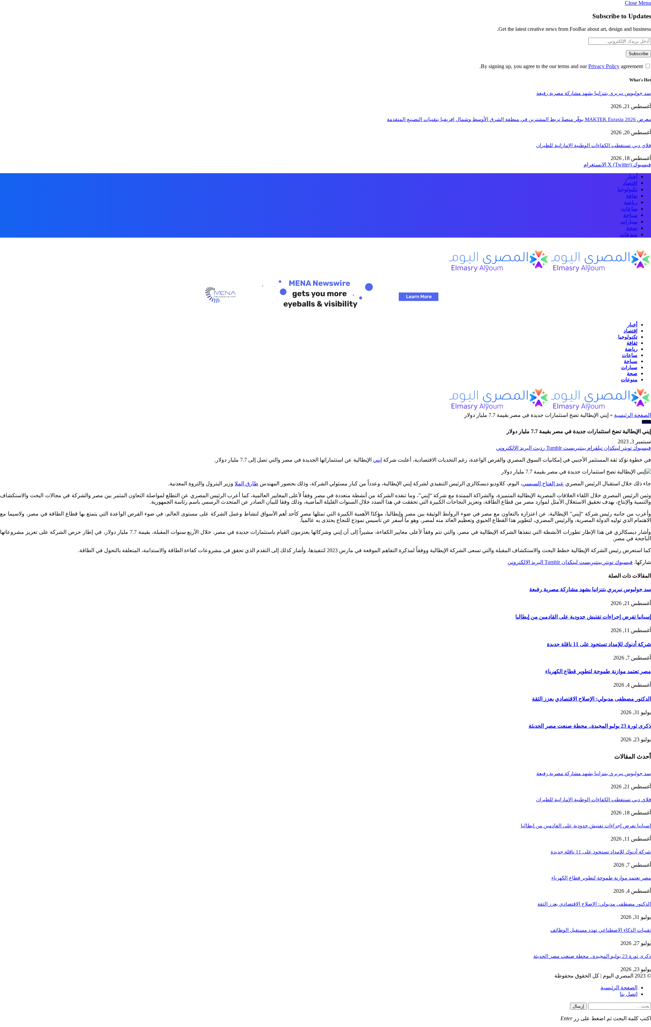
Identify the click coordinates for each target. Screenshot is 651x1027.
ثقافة (631, 196)
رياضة (630, 202)
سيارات (628, 221)
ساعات (629, 209)
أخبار (632, 176)
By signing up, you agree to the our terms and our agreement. (561, 66)
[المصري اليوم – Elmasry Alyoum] (549, 270)
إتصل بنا (628, 994)
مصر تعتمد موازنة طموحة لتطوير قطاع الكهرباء (598, 671)
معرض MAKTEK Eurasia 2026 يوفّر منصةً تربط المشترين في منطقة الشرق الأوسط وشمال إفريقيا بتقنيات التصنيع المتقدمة (519, 119)
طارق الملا (246, 483)
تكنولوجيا (627, 189)
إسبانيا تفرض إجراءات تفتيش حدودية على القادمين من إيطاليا (583, 617)
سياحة (630, 215)
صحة (631, 228)
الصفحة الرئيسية (632, 415)
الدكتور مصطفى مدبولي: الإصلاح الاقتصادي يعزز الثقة (591, 699)
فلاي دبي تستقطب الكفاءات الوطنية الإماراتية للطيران (593, 145)
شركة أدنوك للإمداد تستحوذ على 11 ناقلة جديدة (599, 644)
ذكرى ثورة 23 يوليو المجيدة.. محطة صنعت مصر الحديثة (590, 726)
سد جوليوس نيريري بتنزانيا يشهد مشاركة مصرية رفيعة (593, 93)
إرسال (578, 1006)
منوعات (628, 234)
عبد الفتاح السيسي (543, 483)
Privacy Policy (603, 66)
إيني (377, 460)
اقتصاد (630, 183)
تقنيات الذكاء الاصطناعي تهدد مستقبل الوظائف (600, 930)
